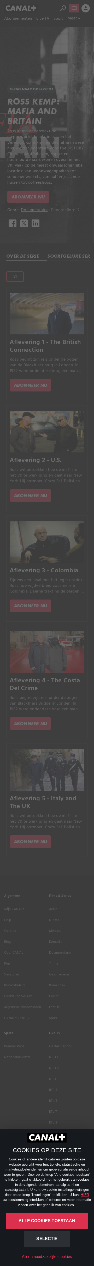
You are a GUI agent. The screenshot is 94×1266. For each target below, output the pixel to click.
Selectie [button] (46, 1238)
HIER (85, 1195)
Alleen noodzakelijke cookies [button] (47, 1256)
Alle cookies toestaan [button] (47, 1221)
